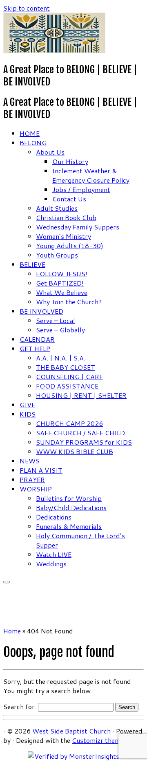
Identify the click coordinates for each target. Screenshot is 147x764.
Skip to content (26, 8)
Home (12, 630)
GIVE (27, 404)
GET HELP (35, 348)
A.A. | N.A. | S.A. (60, 357)
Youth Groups (57, 255)
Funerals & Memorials (69, 526)
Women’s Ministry (63, 236)
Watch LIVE (53, 554)
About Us (50, 152)
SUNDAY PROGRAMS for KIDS (84, 442)
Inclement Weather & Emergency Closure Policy (90, 175)
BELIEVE (32, 264)
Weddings (51, 563)
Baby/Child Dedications (71, 507)
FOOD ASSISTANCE (67, 386)
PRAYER (32, 479)
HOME (30, 133)
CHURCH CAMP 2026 (69, 423)
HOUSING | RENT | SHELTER (81, 395)
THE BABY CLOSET (65, 367)
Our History (70, 161)
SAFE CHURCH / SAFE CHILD (80, 432)
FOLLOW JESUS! (61, 273)
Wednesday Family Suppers (77, 226)
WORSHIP (36, 488)
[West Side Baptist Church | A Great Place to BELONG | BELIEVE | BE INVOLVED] (54, 50)
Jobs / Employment (81, 189)
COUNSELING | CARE (69, 376)
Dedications (53, 517)
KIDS (28, 414)
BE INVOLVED (41, 311)
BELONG (33, 142)
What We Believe (61, 292)
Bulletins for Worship (69, 498)
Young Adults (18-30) (69, 245)
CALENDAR (37, 339)
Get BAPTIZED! (60, 283)
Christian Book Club (66, 217)
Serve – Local (55, 320)
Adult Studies (57, 208)
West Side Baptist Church (71, 731)
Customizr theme (98, 740)
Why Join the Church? (69, 301)
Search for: (19, 706)
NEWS (30, 460)
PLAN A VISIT (41, 470)
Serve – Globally (60, 329)
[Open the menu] (6, 582)
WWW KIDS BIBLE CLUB (74, 451)
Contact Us (69, 198)
